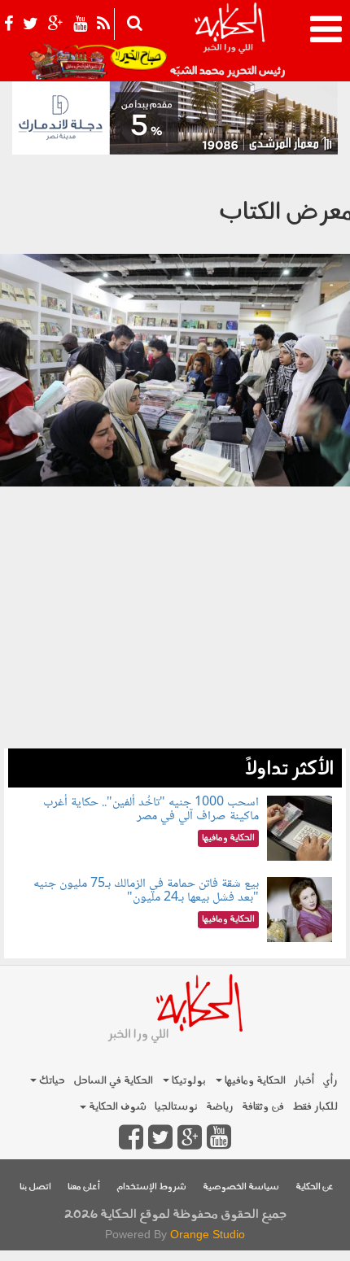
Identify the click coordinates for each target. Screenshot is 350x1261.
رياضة (220, 1107)
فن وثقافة (263, 1107)
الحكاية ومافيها (254, 1081)
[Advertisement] (175, 643)
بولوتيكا (187, 1081)
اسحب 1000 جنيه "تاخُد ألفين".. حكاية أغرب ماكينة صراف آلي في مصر (151, 810)
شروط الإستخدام (151, 1187)
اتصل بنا (35, 1187)
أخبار (304, 1081)
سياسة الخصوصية (241, 1187)
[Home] (229, 40)
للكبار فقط (315, 1107)
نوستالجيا (176, 1107)
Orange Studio (207, 1234)
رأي (330, 1081)
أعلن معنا (84, 1187)
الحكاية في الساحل (113, 1081)
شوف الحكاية (116, 1107)
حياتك (51, 1081)
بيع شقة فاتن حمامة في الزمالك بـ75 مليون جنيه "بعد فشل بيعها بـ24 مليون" (146, 891)
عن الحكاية (314, 1187)
